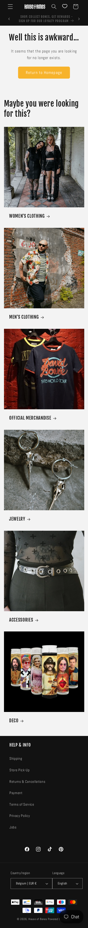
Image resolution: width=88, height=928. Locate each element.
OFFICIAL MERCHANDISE (30, 418)
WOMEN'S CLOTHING (27, 216)
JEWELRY (17, 519)
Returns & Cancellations (27, 781)
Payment (16, 793)
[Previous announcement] (9, 19)
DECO (14, 721)
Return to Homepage (44, 72)
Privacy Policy (19, 815)
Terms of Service (21, 804)
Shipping (15, 758)
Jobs (13, 827)
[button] (10, 6)
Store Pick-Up (19, 770)
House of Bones (38, 919)
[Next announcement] (79, 19)
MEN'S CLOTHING (24, 317)
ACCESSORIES (21, 620)
